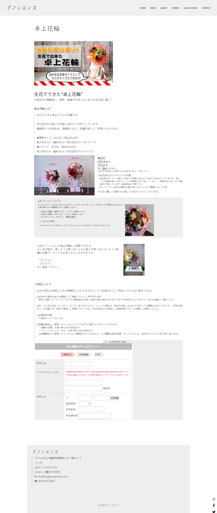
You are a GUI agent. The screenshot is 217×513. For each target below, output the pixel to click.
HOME (143, 8)
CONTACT (206, 8)
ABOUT (164, 8)
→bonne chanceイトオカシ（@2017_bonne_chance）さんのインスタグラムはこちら (74, 225)
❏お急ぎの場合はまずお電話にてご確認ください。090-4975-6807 (69, 296)
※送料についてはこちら (50, 318)
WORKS (175, 8)
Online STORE (190, 8)
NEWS (153, 8)
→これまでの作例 (46, 221)
